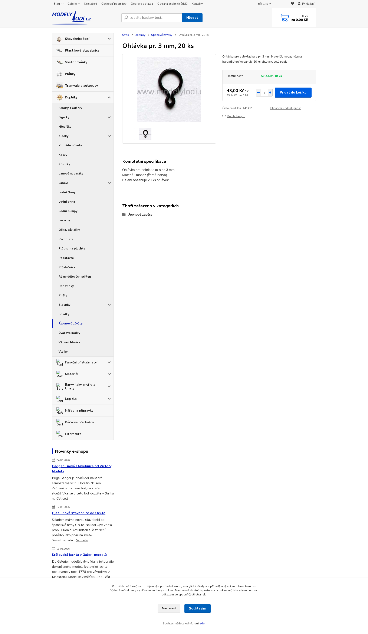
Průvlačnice (67, 267)
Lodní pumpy (68, 211)
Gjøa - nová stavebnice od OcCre (78, 513)
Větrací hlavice (69, 342)
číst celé (62, 498)
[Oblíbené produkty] (292, 4)
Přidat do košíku (293, 92)
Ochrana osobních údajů (172, 4)
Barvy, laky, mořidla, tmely (80, 386)
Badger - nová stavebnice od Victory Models (81, 469)
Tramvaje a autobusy (81, 86)
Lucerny (64, 220)
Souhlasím (197, 608)
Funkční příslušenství (81, 362)
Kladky (63, 136)
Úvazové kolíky (69, 333)
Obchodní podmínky (113, 4)
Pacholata (66, 239)
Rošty (63, 295)
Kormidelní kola (70, 145)
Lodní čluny (67, 192)
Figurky (64, 117)
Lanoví (63, 183)
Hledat (192, 17)
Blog (57, 4)
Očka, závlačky (69, 230)
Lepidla (71, 399)
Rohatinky (66, 286)
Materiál (71, 374)
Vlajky (63, 352)
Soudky (64, 314)
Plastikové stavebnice (82, 50)
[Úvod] (85, 17)
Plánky (70, 74)
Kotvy (63, 155)
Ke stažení (90, 4)
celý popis (280, 62)
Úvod (125, 35)
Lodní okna (67, 202)
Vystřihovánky (76, 62)
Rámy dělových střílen (75, 277)
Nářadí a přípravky (79, 410)
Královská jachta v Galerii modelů (79, 554)
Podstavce (66, 258)
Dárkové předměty (79, 422)
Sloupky (64, 305)
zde (202, 623)
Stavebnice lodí (77, 39)
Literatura (73, 434)
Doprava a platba (142, 4)
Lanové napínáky (71, 173)
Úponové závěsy (70, 323)
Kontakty (197, 4)
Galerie (72, 4)
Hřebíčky (65, 127)
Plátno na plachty (72, 248)
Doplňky (71, 97)
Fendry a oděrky (70, 108)
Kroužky (64, 164)
